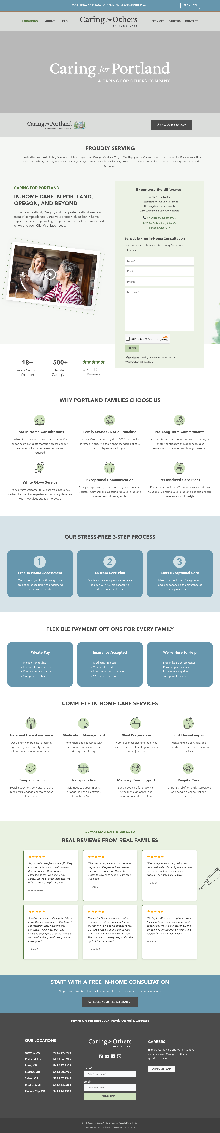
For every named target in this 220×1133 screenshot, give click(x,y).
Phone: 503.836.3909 (161, 218)
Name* (88, 1068)
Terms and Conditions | (106, 1127)
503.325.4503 (62, 1052)
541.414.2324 (62, 1085)
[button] (190, 6)
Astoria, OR (32, 1052)
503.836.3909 (62, 1059)
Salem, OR (31, 1078)
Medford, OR (33, 1085)
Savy (137, 1123)
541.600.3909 (62, 1072)
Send (132, 348)
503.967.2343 (62, 1078)
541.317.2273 (62, 1065)
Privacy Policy (90, 1127)
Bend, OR (31, 1065)
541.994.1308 (62, 1091)
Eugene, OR (32, 1072)
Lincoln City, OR (35, 1091)
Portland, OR (33, 1059)
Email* (87, 1081)
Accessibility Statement (125, 1127)
